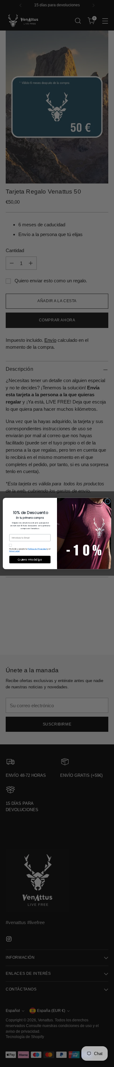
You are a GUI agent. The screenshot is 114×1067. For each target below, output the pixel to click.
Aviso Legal (14, 551)
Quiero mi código (30, 559)
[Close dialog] (107, 501)
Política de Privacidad (37, 549)
